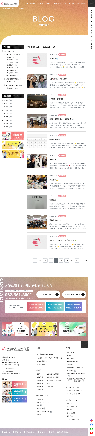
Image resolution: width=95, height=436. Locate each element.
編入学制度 (70, 370)
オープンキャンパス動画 (73, 394)
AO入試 (69, 355)
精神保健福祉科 (13, 75)
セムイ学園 (10, 51)
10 (67, 261)
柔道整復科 (12, 68)
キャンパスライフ (72, 407)
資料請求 (53, 432)
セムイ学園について (60, 3)
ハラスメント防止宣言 (43, 411)
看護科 (11, 57)
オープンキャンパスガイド (74, 391)
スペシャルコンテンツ (73, 419)
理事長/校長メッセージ (43, 402)
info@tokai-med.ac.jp (13, 373)
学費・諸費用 (70, 358)
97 (77, 261)
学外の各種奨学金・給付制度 (75, 367)
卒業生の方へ (18, 432)
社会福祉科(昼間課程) (53, 374)
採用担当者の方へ (31, 432)
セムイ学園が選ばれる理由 (44, 354)
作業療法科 (12, 65)
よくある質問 (81, 3)
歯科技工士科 (13, 82)
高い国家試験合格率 (42, 361)
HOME (38, 348)
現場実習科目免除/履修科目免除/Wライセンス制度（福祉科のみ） (76, 380)
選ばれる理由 (31, 3)
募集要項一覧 (70, 352)
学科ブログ (14, 8)
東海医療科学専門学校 (15, 54)
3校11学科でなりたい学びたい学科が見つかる (49, 358)
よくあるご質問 (71, 413)
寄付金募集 (40, 408)
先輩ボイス (70, 410)
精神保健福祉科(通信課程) (54, 380)
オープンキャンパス (72, 387)
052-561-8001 (10, 368)
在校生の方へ (7, 432)
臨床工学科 (12, 60)
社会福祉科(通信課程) (53, 377)
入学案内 (71, 3)
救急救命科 (12, 88)
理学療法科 (12, 62)
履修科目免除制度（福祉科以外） (76, 374)
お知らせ (69, 404)
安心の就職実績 (41, 364)
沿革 (38, 405)
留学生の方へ (43, 432)
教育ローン (70, 364)
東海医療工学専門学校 (14, 85)
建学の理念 (40, 399)
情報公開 (39, 415)
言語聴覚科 (12, 70)
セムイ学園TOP (6, 8)
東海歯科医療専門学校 (14, 79)
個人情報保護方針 (64, 432)
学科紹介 (40, 3)
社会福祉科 (12, 73)
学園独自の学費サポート (74, 361)
